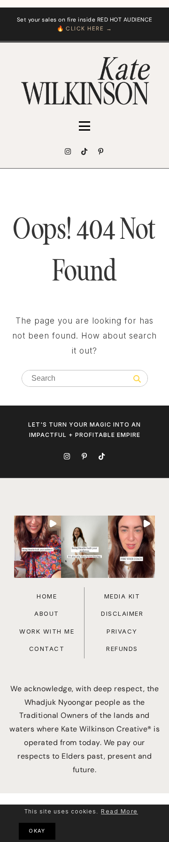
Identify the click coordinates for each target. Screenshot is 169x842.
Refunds (122, 648)
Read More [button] (119, 811)
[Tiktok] (84, 152)
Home (47, 596)
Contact (47, 648)
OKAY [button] (37, 831)
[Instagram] (68, 152)
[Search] (137, 379)
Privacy (122, 631)
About (46, 613)
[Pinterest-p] (101, 152)
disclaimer (122, 613)
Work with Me (46, 631)
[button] (37, 547)
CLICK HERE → (89, 28)
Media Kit (122, 596)
